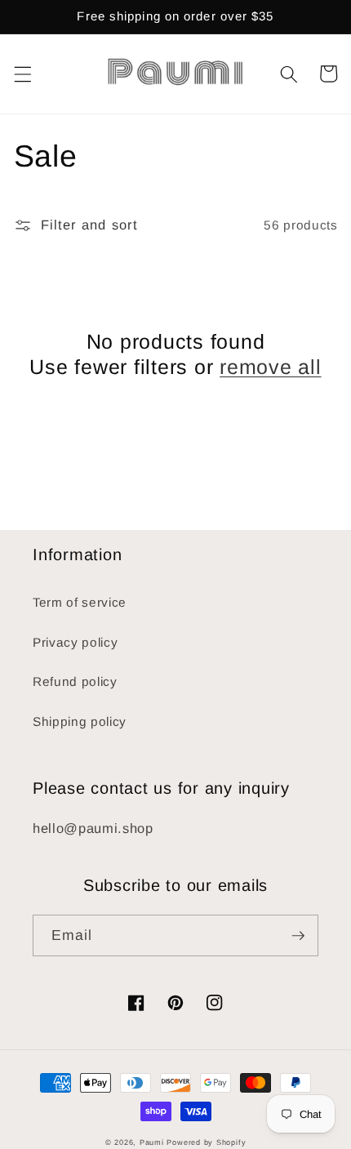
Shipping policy (80, 721)
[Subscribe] (298, 936)
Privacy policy (75, 642)
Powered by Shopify (206, 1142)
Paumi (152, 1142)
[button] (22, 73)
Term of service (80, 602)
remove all (271, 366)
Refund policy (75, 681)
